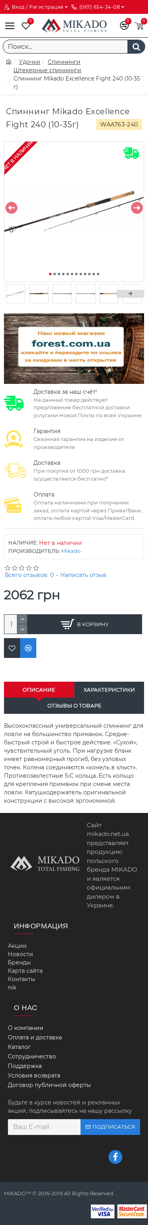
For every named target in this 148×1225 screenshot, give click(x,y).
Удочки (29, 61)
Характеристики (109, 689)
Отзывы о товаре (74, 705)
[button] (11, 208)
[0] (24, 25)
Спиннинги (64, 61)
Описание (38, 689)
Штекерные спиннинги (47, 70)
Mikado (71, 551)
